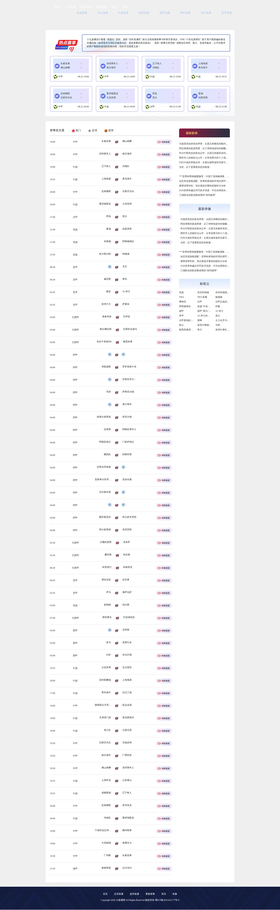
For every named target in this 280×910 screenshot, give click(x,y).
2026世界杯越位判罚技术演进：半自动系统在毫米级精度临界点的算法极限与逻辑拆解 (223, 190)
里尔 (217, 315)
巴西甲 (75, 317)
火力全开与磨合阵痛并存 (228, 320)
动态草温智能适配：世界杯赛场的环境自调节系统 (204, 181)
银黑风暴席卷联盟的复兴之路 (194, 329)
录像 (124, 7)
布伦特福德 (203, 292)
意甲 (75, 267)
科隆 (217, 306)
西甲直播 (185, 12)
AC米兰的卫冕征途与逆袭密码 (213, 315)
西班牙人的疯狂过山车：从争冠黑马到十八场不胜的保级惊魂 (210, 157)
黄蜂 (199, 320)
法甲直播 (206, 12)
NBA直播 (102, 12)
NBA (181, 297)
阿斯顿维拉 (185, 306)
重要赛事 (101, 7)
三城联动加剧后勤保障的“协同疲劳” (197, 195)
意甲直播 (226, 12)
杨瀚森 (218, 297)
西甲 (75, 630)
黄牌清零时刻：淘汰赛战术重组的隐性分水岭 (202, 185)
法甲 (152, 106)
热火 (181, 325)
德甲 (75, 868)
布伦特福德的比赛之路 (227, 292)
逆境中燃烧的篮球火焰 (209, 325)
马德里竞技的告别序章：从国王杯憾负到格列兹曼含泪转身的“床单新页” (216, 143)
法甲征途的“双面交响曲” (228, 301)
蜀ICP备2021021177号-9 (167, 900)
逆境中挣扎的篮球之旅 (227, 329)
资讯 (114, 7)
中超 (152, 76)
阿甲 (75, 355)
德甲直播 (164, 12)
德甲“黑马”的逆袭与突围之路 (212, 311)
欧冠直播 (144, 12)
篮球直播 (86, 7)
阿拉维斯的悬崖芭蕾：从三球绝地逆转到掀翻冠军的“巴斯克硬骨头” (214, 148)
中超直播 (123, 12)
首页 (57, 7)
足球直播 (70, 7)
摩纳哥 (182, 301)
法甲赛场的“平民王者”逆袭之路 (195, 320)
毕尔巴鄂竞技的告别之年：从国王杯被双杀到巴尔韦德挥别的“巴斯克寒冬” (217, 153)
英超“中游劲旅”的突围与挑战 (212, 306)
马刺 (217, 325)
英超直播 (82, 12)
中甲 (60, 76)
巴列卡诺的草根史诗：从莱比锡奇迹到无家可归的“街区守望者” (211, 162)
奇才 (199, 329)
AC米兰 (219, 311)
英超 (198, 106)
